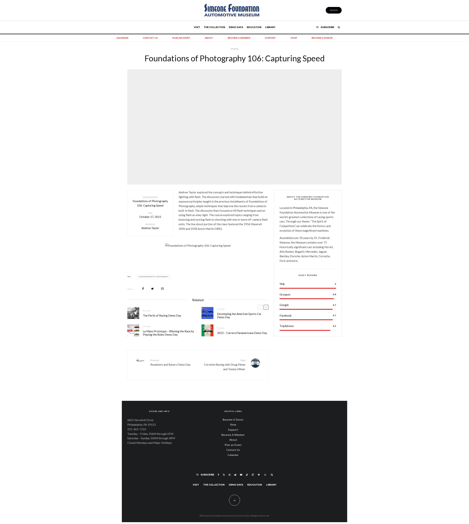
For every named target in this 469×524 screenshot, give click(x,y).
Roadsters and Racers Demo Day (170, 362)
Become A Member (239, 38)
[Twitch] (253, 475)
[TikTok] (247, 475)
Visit (197, 27)
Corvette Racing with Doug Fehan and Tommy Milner (224, 365)
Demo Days (236, 27)
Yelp (282, 284)
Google (284, 305)
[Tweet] (152, 288)
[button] (150, 254)
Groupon (285, 294)
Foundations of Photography (154, 277)
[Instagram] (229, 475)
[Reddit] (235, 475)
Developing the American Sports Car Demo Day (239, 315)
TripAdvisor (287, 326)
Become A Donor (322, 38)
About (209, 38)
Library (270, 27)
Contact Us (150, 38)
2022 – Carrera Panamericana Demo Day (242, 333)
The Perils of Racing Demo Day (162, 315)
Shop (294, 38)
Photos (234, 48)
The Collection (214, 27)
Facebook (285, 315)
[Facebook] (218, 475)
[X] (224, 475)
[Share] (143, 288)
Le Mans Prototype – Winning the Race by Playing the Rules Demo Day (168, 333)
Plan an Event (181, 38)
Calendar (122, 38)
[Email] (162, 288)
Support (270, 38)
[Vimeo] (259, 475)
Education (254, 27)
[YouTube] (241, 475)
